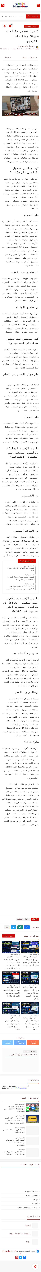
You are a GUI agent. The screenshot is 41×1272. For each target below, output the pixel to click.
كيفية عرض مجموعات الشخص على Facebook (14, 1131)
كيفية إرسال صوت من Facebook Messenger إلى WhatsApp (14, 1108)
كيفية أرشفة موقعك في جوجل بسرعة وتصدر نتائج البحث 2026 (12, 1024)
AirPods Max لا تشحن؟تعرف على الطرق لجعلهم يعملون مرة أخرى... (20, 587)
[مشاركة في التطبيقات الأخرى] (7, 927)
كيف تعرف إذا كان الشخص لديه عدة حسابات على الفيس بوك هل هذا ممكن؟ (14, 1120)
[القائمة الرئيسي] (38, 5)
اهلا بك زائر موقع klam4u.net (28, 1207)
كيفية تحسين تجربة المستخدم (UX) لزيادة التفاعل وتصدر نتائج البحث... (12, 962)
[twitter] (20, 1257)
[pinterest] (16, 1257)
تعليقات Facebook (20, 1042)
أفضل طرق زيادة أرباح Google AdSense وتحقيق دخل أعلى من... (31, 960)
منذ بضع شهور (28, 566)
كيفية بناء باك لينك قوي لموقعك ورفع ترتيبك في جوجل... (12, 16)
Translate (22, 1088)
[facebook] (24, 1257)
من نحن (35, 1199)
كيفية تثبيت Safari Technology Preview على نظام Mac (21, 578)
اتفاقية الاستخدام (32, 1195)
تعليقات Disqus (8, 1042)
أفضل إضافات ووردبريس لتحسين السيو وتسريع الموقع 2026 (11, 991)
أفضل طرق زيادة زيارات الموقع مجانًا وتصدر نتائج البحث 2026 (31, 993)
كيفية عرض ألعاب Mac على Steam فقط (21, 569)
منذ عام (21, 1149)
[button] (27, 927)
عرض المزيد (8, 936)
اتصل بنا (35, 1203)
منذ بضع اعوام (28, 575)
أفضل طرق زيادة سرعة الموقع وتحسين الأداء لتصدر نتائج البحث (31, 1024)
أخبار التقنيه (31, 26)
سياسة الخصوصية (31, 1191)
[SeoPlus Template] (37, 1251)
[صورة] (32, 1107)
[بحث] (2, 5)
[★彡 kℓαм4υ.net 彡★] (20, 5)
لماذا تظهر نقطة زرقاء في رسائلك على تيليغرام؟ (13, 1153)
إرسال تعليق (30, 1051)
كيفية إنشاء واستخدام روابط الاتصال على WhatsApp (15, 1142)
